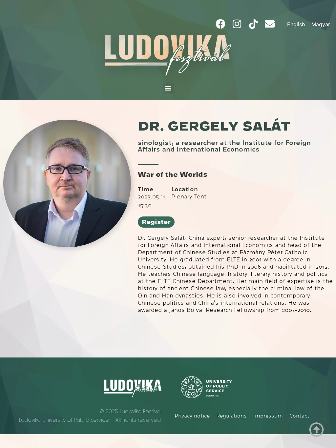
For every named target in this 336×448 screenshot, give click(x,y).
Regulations (231, 415)
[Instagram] (237, 24)
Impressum (268, 415)
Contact (299, 415)
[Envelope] (270, 24)
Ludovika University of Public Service (64, 420)
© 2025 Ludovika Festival (130, 411)
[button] (168, 88)
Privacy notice (192, 415)
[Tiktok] (253, 24)
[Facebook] (220, 24)
